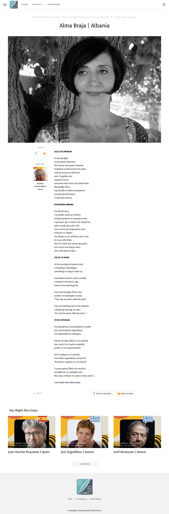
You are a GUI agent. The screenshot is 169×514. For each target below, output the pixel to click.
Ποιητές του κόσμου (20, 445)
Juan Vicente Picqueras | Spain (28, 452)
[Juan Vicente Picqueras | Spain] (31, 432)
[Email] (44, 153)
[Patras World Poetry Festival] (14, 5)
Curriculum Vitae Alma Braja (67, 382)
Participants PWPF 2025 (21, 443)
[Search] (164, 5)
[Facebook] (36, 153)
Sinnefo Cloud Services (93, 510)
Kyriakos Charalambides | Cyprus (40, 186)
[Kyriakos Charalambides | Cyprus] (40, 174)
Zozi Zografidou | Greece (77, 452)
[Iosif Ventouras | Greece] (137, 432)
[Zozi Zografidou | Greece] (84, 432)
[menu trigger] (6, 5)
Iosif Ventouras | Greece (130, 452)
